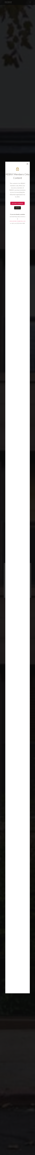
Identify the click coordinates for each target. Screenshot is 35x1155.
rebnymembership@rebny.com (17, 221)
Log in (18, 207)
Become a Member (17, 203)
